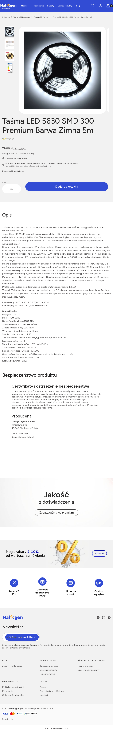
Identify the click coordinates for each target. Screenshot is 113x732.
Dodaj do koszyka (66, 186)
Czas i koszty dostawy (88, 669)
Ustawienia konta (48, 669)
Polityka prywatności (13, 687)
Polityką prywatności (20, 648)
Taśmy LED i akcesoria (22, 17)
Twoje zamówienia (49, 665)
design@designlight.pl (23, 437)
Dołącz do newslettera (22, 637)
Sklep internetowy (55, 728)
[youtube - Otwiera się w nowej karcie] (109, 617)
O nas (43, 687)
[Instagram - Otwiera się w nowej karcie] (103, 617)
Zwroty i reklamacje (12, 665)
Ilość (4, 182)
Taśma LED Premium (41, 17)
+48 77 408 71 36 (20, 433)
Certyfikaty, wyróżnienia (52, 691)
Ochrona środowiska (13, 695)
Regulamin (35, 645)
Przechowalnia (47, 673)
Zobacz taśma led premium (56, 512)
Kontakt (44, 695)
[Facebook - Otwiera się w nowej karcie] (98, 617)
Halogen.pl (6, 17)
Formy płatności (86, 665)
